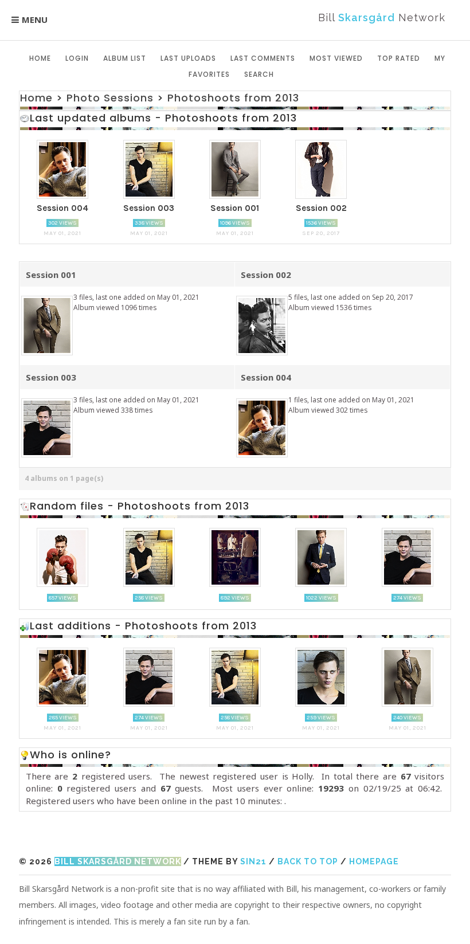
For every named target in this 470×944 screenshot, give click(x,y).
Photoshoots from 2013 (233, 98)
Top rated (398, 58)
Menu (35, 19)
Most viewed (336, 58)
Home (40, 58)
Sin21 (253, 861)
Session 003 (51, 377)
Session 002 (266, 274)
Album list (124, 58)
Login (77, 58)
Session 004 (266, 377)
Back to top (307, 861)
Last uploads (188, 58)
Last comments (262, 58)
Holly (302, 776)
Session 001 (51, 274)
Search (259, 74)
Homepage (374, 861)
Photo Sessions (110, 98)
